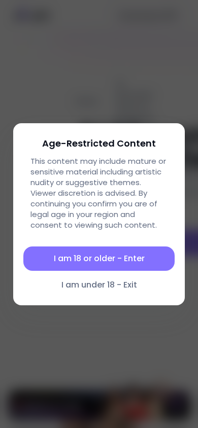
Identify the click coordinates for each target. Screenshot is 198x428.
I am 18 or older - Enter (99, 258)
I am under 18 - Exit (99, 285)
